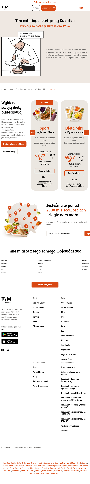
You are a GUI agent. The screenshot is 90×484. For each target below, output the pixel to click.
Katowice (28, 465)
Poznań (40, 272)
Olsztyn (6, 468)
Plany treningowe (40, 386)
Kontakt (64, 430)
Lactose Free (66, 359)
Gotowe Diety (39, 302)
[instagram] (8, 350)
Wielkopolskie (40, 89)
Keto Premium (67, 307)
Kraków (49, 465)
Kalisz (21, 465)
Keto (63, 326)
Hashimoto (65, 345)
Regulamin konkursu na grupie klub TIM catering (71, 398)
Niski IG (64, 340)
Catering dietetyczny (24, 89)
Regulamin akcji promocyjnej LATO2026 (73, 413)
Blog (35, 376)
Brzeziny (3, 266)
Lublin (75, 465)
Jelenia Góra (13, 465)
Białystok (6, 463)
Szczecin (24, 471)
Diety (63, 298)
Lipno (39, 269)
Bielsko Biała (16, 463)
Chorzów (39, 463)
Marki (85, 465)
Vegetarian (65, 349)
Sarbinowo (85, 264)
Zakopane (40, 473)
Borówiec (4, 261)
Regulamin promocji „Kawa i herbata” (73, 405)
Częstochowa (49, 463)
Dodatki (36, 312)
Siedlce (83, 468)
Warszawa (58, 471)
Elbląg (72, 463)
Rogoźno (84, 261)
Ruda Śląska (61, 468)
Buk (2, 269)
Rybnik (69, 468)
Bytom (33, 463)
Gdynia (84, 463)
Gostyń (3, 272)
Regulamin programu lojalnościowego (70, 387)
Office (63, 316)
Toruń (37, 471)
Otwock (18, 468)
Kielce (35, 465)
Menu (44, 177)
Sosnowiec (16, 471)
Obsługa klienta (67, 362)
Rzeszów (76, 468)
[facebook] (2, 350)
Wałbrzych (49, 471)
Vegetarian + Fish (68, 354)
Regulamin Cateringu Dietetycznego (70, 380)
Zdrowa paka (38, 326)
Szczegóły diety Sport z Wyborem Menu (44, 183)
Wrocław (83, 471)
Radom (53, 468)
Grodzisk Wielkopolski (44, 261)
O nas (35, 367)
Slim (63, 312)
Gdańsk (78, 463)
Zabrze (32, 473)
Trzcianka (85, 266)
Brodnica (4, 264)
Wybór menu (38, 307)
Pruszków (45, 468)
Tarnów (31, 471)
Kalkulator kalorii (40, 381)
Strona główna (7, 89)
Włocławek (67, 471)
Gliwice (5, 465)
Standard (65, 321)
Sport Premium (67, 335)
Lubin (70, 465)
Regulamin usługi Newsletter (73, 393)
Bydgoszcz (26, 463)
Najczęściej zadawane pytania (70, 373)
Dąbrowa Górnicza (62, 463)
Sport (63, 331)
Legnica (65, 465)
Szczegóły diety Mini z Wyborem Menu (74, 185)
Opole (12, 468)
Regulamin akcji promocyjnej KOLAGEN (73, 419)
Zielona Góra (54, 473)
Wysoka (84, 269)
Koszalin (41, 465)
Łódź (80, 465)
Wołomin (75, 471)
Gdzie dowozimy (68, 367)
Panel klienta (38, 372)
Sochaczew (7, 471)
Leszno (40, 266)
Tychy (42, 471)
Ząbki (47, 473)
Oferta (35, 298)
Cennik (36, 316)
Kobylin (40, 264)
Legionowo (56, 465)
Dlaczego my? (39, 362)
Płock (32, 468)
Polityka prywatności (70, 425)
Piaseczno (25, 468)
